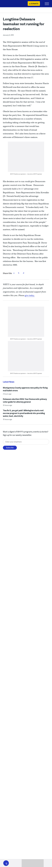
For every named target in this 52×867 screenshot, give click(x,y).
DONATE (34, 3)
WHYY (9, 3)
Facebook (13, 272)
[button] (6, 863)
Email (23, 272)
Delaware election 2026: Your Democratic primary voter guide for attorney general (25, 400)
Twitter (18, 272)
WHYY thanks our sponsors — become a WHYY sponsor (26, 174)
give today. (30, 295)
